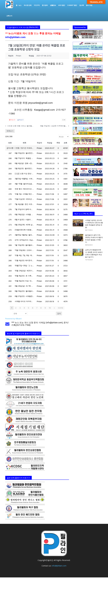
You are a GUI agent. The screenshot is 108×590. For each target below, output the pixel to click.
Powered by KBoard (13, 319)
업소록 (81, 5)
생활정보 (53, 5)
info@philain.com (15, 37)
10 (50, 308)
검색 (59, 313)
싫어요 (20, 120)
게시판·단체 (27, 5)
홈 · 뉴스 (18, 5)
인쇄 (63, 120)
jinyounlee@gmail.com (40, 102)
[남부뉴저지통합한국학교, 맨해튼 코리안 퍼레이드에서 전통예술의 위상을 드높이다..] (78, 252)
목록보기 (10, 131)
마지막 (60, 308)
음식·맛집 (89, 5)
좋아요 (12, 120)
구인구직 (37, 5)
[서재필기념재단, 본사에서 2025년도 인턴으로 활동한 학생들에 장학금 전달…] (78, 222)
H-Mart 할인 (72, 5)
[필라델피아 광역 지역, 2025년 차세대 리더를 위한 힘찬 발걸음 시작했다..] (78, 237)
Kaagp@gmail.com (44, 109)
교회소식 (9, 16)
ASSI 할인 (61, 5)
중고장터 (45, 5)
